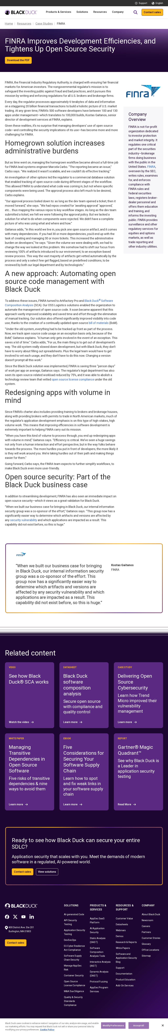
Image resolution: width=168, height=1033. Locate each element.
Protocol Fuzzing (99, 981)
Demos (119, 936)
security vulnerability (23, 520)
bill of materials (99, 323)
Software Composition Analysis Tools (97, 952)
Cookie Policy (47, 1029)
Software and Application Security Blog (126, 958)
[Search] (135, 12)
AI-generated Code (74, 914)
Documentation (124, 973)
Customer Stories (151, 938)
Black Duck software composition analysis (77, 685)
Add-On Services (125, 985)
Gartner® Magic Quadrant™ (135, 750)
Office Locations (150, 950)
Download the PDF (18, 60)
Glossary (146, 944)
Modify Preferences (113, 1025)
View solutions (47, 871)
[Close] (162, 1025)
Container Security (74, 975)
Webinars (121, 930)
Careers (146, 926)
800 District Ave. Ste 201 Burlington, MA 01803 (21, 929)
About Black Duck (151, 914)
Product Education (125, 979)
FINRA (151, 166)
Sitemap (146, 955)
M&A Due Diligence (74, 991)
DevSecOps (70, 940)
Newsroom (147, 920)
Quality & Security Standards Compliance (73, 1001)
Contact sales (152, 12)
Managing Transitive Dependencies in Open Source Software (27, 759)
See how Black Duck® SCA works (29, 679)
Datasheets (122, 924)
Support (143, 3)
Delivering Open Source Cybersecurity (135, 682)
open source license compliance (73, 379)
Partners (146, 932)
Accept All (138, 1025)
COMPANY (148, 905)
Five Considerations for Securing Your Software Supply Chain (83, 759)
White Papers (123, 948)
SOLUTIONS (71, 905)
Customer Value (124, 918)
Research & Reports (126, 942)
